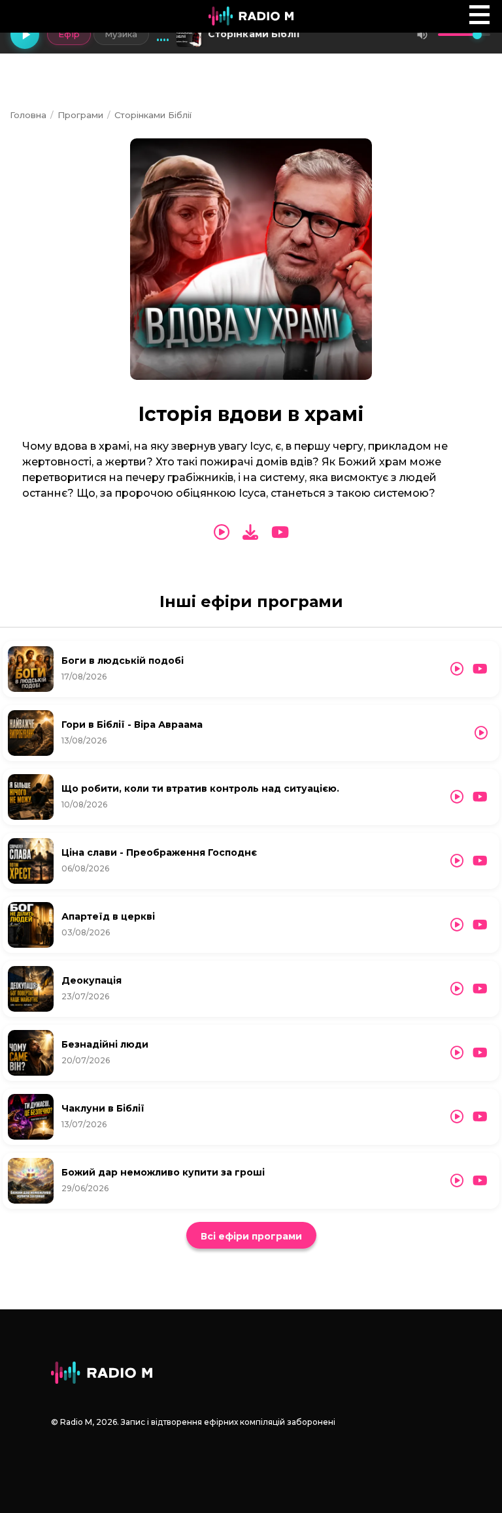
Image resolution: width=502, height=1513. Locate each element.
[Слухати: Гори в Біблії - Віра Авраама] (481, 733)
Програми (80, 115)
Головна (28, 115)
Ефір (69, 34)
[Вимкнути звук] (422, 34)
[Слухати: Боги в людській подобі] (456, 669)
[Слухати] (221, 532)
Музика (121, 34)
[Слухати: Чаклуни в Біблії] (456, 1117)
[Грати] (24, 34)
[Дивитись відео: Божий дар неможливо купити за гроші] (480, 1181)
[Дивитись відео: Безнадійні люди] (480, 1053)
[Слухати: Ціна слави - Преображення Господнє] (456, 861)
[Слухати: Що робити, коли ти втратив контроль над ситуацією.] (456, 797)
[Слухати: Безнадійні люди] (456, 1053)
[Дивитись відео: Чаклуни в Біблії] (480, 1117)
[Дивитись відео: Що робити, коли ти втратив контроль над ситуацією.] (480, 797)
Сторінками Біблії (153, 115)
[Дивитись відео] (280, 532)
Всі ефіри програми (251, 1236)
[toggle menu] (479, 14)
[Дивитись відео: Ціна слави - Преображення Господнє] (480, 861)
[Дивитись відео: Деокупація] (480, 989)
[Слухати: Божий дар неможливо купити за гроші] (456, 1181)
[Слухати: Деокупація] (456, 989)
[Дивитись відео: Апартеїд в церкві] (480, 925)
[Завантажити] (250, 532)
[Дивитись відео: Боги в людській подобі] (480, 669)
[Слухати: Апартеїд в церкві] (456, 925)
